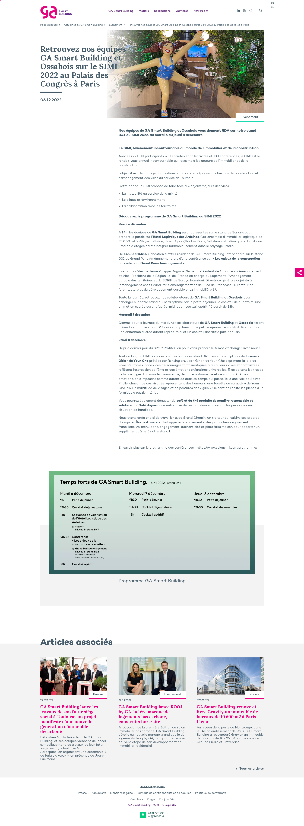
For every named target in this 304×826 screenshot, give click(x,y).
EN (272, 7)
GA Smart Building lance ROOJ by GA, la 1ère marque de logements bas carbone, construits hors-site (150, 714)
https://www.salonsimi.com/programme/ (227, 447)
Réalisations (162, 11)
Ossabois (236, 297)
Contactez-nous (152, 787)
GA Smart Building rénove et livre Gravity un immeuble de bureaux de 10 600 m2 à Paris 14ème (227, 714)
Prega (151, 799)
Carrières (182, 11)
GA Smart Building (121, 11)
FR (272, 3)
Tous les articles (251, 768)
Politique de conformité (210, 793)
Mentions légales (121, 793)
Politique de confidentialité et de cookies (164, 793)
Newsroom (201, 11)
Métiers (144, 11)
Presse (82, 793)
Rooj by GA (166, 799)
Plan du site (98, 793)
